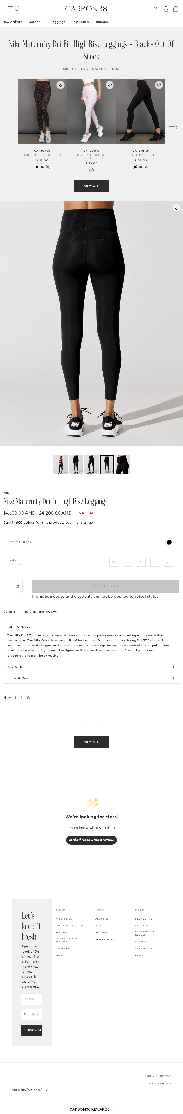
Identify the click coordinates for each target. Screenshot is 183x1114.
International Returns (67, 940)
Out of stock (106, 586)
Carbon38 (37, 22)
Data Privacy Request (145, 933)
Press (139, 955)
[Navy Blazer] (42, 167)
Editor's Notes (18, 627)
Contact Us (144, 925)
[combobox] (24, 1014)
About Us (102, 918)
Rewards (101, 925)
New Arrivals (12, 22)
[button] (91, 1109)
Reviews (101, 932)
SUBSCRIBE (33, 1030)
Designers (63, 948)
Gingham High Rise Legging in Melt (91, 156)
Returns (62, 932)
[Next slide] (171, 126)
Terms (149, 1075)
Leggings (58, 22)
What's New (64, 918)
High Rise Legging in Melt (42, 154)
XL (169, 562)
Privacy (164, 1075)
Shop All (62, 955)
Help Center (144, 918)
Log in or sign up (79, 522)
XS (114, 562)
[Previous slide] (12, 126)
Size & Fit (15, 667)
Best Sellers (80, 22)
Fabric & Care (18, 678)
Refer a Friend (106, 939)
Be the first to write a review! (91, 840)
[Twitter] (22, 698)
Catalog (141, 941)
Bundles (102, 22)
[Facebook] (15, 697)
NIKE (7, 493)
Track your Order (69, 925)
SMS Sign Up (143, 948)
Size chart (16, 564)
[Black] (36, 167)
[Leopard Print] (47, 167)
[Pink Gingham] (91, 170)
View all (91, 186)
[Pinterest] (28, 697)
